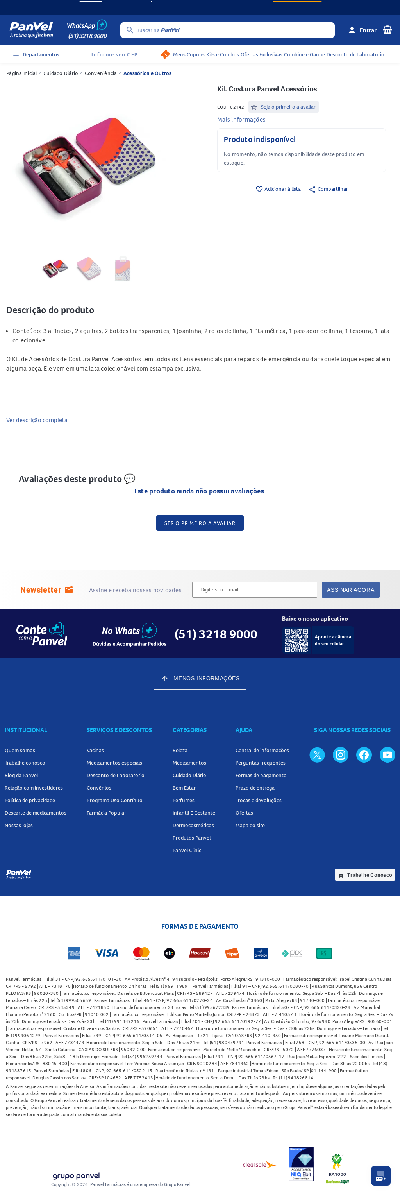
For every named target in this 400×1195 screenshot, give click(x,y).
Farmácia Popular (106, 812)
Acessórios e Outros (147, 73)
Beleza (180, 750)
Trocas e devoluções (259, 800)
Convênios (99, 787)
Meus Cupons (189, 54)
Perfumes (184, 800)
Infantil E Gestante (194, 812)
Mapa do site (250, 825)
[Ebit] (301, 1164)
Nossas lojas (19, 825)
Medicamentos (189, 762)
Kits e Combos (222, 54)
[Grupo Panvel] (75, 1174)
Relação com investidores (34, 787)
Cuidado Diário (61, 73)
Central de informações (262, 750)
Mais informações (241, 119)
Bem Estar (184, 787)
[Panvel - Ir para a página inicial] (31, 30)
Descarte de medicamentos (35, 812)
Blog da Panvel (21, 775)
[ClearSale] (260, 1164)
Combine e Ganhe (304, 54)
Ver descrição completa (37, 420)
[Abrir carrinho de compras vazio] (387, 29)
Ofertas (244, 812)
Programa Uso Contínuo (115, 800)
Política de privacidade (30, 800)
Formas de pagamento (261, 775)
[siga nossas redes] (317, 754)
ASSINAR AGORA (350, 590)
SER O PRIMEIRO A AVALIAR (200, 523)
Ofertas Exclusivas (261, 54)
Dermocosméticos (193, 825)
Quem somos (20, 750)
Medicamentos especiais (114, 762)
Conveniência (101, 73)
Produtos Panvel (192, 837)
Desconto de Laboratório (355, 54)
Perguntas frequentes (261, 762)
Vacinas (95, 750)
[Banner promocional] (200, 7)
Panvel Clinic (187, 850)
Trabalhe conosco (25, 762)
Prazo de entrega (255, 787)
